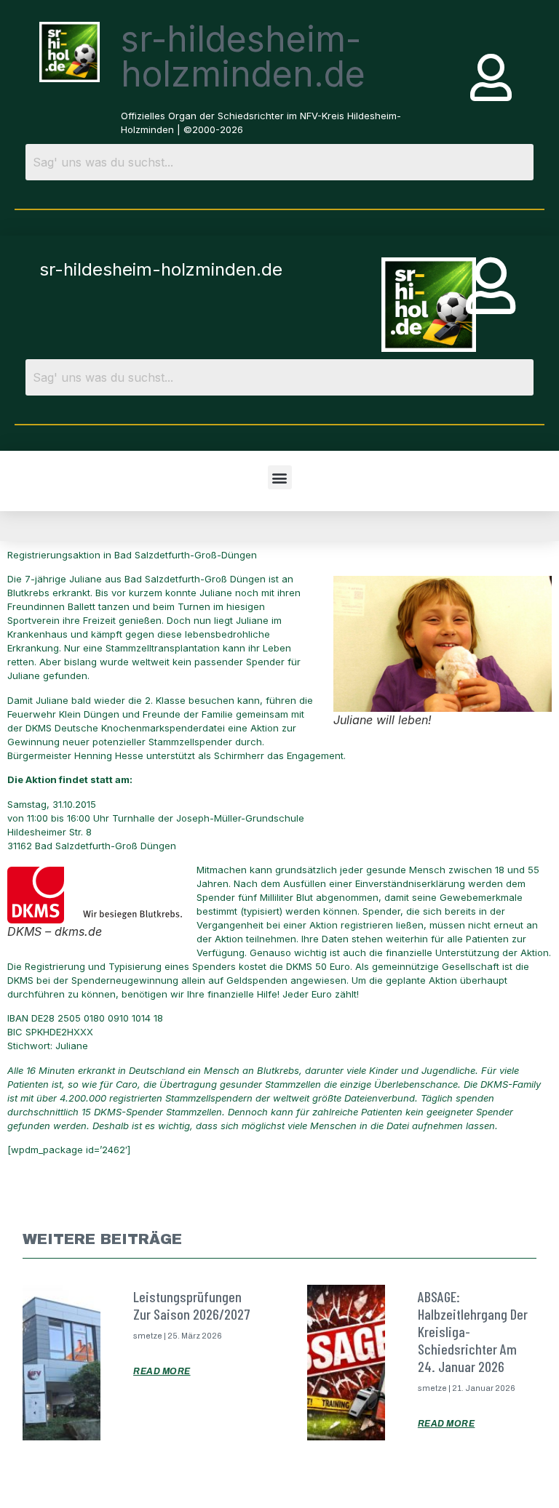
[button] (280, 477)
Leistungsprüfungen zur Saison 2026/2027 (191, 1305)
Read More (162, 1371)
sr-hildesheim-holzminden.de (243, 56)
